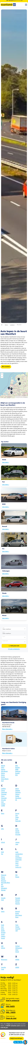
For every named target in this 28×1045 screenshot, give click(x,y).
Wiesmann (4, 959)
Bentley (17, 767)
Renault (17, 911)
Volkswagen (18, 948)
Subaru (3, 936)
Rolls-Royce (18, 915)
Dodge (17, 796)
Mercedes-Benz (5, 882)
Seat (2, 927)
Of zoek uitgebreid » (14, 649)
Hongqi (17, 832)
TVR (16, 930)
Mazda (3, 878)
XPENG (17, 959)
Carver (3, 790)
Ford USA (18, 821)
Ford (16, 819)
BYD (16, 775)
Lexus (17, 861)
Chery (3, 796)
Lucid (16, 865)
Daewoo (17, 790)
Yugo (2, 969)
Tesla (16, 925)
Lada (16, 852)
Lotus (16, 863)
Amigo (3, 777)
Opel (2, 900)
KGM (2, 852)
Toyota (17, 927)
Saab (2, 925)
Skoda (3, 930)
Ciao (2, 802)
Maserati (3, 875)
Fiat (16, 815)
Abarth (3, 765)
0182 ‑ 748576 (10, 1012)
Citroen (3, 803)
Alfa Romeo (4, 771)
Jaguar (17, 842)
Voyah (17, 951)
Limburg (12, 324)
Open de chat (11, 1018)
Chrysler (3, 800)
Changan (3, 794)
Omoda (3, 898)
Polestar (17, 900)
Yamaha (3, 967)
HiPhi (16, 829)
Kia (2, 854)
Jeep (16, 844)
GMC (2, 829)
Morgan (3, 890)
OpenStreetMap (19, 397)
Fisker (17, 817)
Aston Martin (4, 779)
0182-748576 (10, 1006)
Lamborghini (19, 854)
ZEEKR (17, 967)
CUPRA (3, 805)
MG (2, 884)
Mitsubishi (4, 888)
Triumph (17, 928)
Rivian (17, 913)
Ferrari (17, 813)
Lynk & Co (18, 867)
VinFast (17, 946)
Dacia (17, 788)
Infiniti (3, 842)
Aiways (3, 769)
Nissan (17, 877)
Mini (2, 886)
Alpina (3, 773)
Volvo (16, 950)
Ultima (3, 948)
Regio (6, 324)
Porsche (17, 903)
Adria (2, 767)
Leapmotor (18, 859)
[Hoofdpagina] (1, 324)
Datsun (17, 794)
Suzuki (3, 938)
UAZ (2, 946)
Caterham (4, 792)
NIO (16, 875)
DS (16, 800)
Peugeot (17, 898)
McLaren (3, 880)
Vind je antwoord (12, 1000)
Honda (17, 830)
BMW (16, 769)
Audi (2, 780)
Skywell (3, 932)
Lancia (17, 856)
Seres (2, 928)
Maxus (3, 877)
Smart (3, 934)
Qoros (2, 911)
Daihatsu (18, 792)
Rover (16, 917)
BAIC (16, 765)
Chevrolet (4, 798)
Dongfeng (18, 798)
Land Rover (18, 857)
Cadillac (3, 788)
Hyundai (17, 834)
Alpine (3, 775)
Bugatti (17, 773)
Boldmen (17, 771)
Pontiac (17, 901)
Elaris (2, 813)
